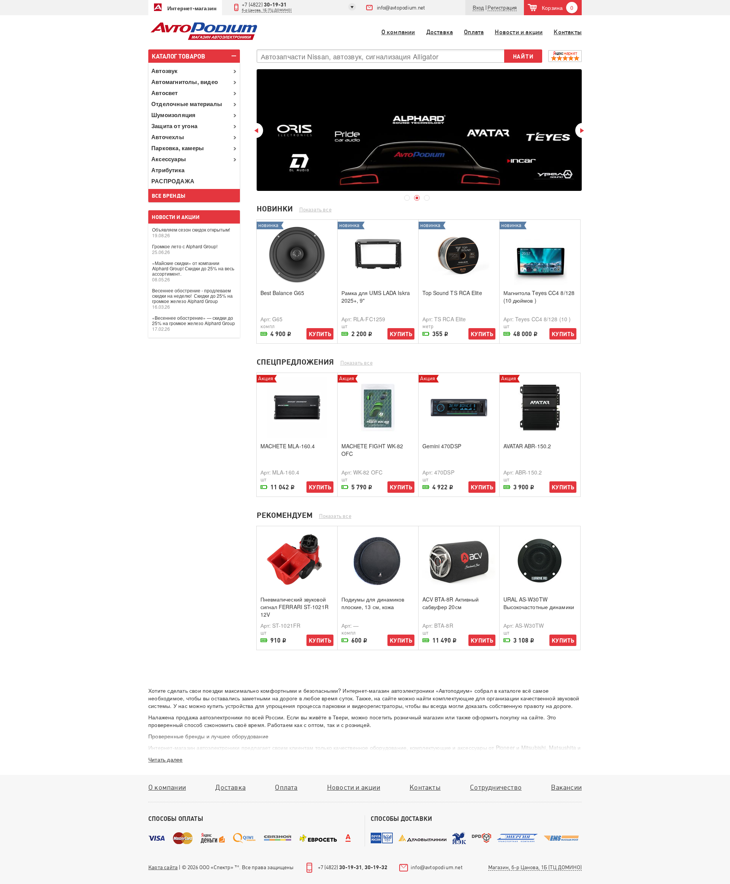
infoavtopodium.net (401, 8)
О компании (398, 32)
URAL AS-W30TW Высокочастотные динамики (538, 603)
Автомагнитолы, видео (184, 82)
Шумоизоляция (173, 115)
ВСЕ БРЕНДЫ (169, 196)
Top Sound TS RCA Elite (452, 293)
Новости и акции (519, 32)
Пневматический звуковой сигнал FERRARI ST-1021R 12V (294, 606)
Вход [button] (478, 8)
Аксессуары (168, 159)
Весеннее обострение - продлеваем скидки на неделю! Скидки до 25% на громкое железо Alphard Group (192, 295)
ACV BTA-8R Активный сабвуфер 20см (450, 603)
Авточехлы (167, 137)
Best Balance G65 (282, 293)
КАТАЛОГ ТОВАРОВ (178, 56)
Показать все (315, 209)
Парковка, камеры (177, 148)
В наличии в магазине (263, 334)
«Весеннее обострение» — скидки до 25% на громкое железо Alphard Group (193, 320)
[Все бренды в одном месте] (419, 130)
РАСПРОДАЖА (172, 181)
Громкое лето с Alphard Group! (184, 246)
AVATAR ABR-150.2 (527, 446)
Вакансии (566, 787)
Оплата (474, 32)
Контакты (568, 32)
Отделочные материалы (186, 104)
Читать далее (165, 759)
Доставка (439, 32)
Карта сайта (163, 867)
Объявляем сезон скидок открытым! (191, 229)
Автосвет (164, 93)
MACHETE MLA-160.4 (287, 446)
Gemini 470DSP (441, 446)
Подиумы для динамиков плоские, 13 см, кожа (373, 603)
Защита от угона (174, 126)
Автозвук (164, 71)
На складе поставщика (425, 334)
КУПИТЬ (320, 334)
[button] (502, 8)
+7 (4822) (267, 7)
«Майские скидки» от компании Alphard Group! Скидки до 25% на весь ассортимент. (193, 268)
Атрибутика (167, 170)
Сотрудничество (496, 787)
